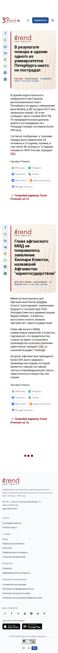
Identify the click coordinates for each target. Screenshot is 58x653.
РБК (13, 153)
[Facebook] (11, 613)
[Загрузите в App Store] (11, 626)
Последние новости (11, 523)
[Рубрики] (53, 20)
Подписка (7, 568)
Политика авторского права (16, 593)
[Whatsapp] (5, 613)
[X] (18, 613)
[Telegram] (31, 613)
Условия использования (14, 584)
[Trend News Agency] (10, 481)
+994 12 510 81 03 (10, 505)
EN (23, 648)
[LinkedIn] (37, 613)
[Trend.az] (11, 20)
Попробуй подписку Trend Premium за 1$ (28, 197)
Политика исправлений (13, 557)
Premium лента (9, 527)
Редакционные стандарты (15, 552)
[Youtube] (24, 613)
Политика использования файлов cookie (22, 598)
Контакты (7, 548)
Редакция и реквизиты (13, 543)
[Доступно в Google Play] (32, 626)
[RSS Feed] (44, 613)
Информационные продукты (16, 573)
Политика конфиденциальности (18, 589)
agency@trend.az (9, 508)
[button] (5, 33)
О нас (5, 539)
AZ (29, 648)
